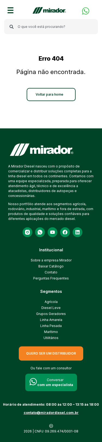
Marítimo (51, 332)
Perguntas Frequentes (51, 278)
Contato (51, 272)
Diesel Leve (51, 308)
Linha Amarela (51, 320)
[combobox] (51, 26)
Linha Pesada (51, 326)
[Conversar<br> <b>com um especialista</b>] (33, 382)
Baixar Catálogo (51, 266)
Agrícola (51, 302)
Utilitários (51, 338)
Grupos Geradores (51, 314)
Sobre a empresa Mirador (51, 260)
